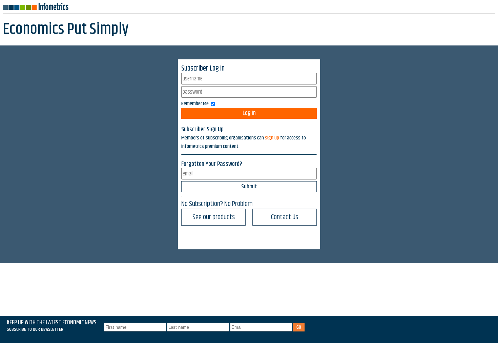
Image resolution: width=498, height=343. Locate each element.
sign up (272, 138)
